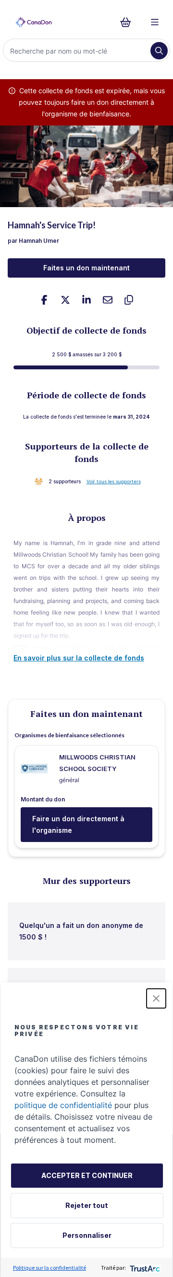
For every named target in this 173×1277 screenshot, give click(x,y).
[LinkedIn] (86, 300)
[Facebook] (44, 300)
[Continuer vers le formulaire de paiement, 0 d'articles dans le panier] (128, 22)
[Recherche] (159, 50)
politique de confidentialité (63, 1105)
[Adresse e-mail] (107, 300)
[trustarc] (144, 1268)
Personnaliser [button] (86, 1235)
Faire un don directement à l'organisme (78, 824)
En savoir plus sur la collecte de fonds (78, 658)
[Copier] (129, 300)
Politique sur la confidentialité (49, 1267)
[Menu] (154, 22)
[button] (156, 998)
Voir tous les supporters (113, 481)
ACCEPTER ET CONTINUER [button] (87, 1175)
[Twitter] (65, 300)
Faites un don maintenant (86, 268)
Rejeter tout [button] (86, 1205)
